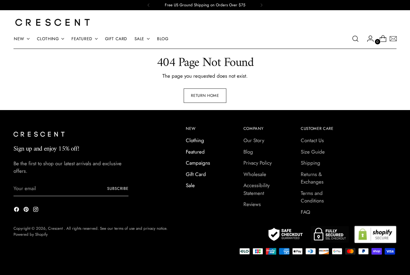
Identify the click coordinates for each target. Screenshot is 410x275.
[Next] (261, 5)
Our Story (253, 140)
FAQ (305, 212)
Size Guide (313, 151)
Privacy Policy (257, 162)
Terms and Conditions (312, 197)
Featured (195, 151)
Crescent (56, 228)
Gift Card (196, 174)
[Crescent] (53, 22)
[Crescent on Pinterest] (26, 210)
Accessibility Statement (256, 189)
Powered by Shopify (31, 234)
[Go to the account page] (368, 39)
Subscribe (117, 188)
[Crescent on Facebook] (17, 210)
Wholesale (254, 174)
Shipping (310, 162)
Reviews (252, 204)
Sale (190, 185)
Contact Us (312, 140)
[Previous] (148, 5)
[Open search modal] (355, 39)
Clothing (195, 140)
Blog (248, 151)
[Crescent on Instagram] (36, 210)
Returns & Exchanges (312, 178)
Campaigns (198, 162)
